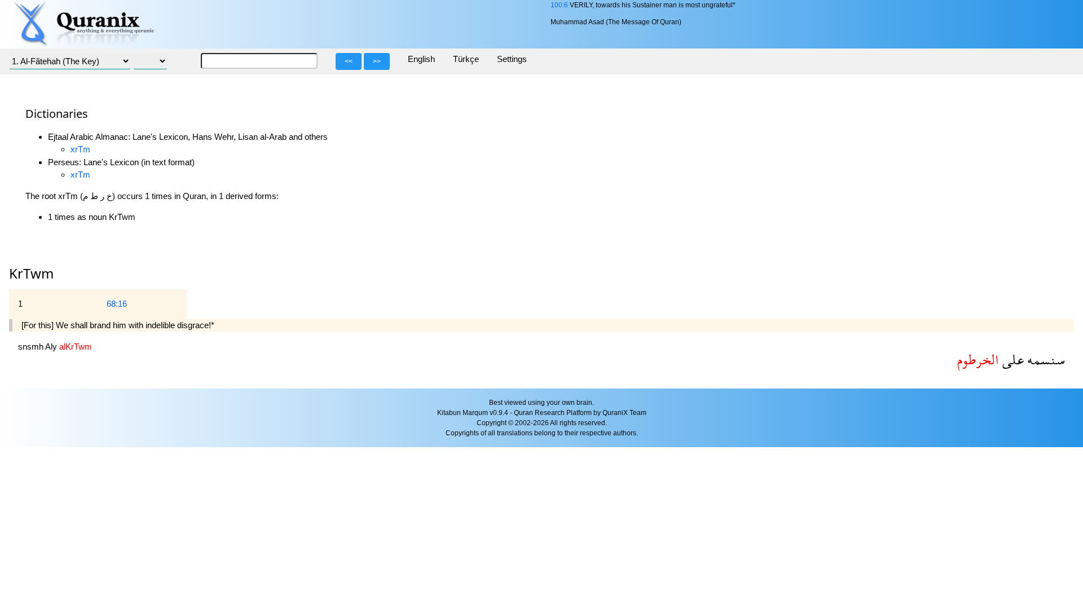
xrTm (80, 149)
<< (349, 61)
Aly (52, 346)
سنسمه (1044, 359)
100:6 (559, 5)
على (1011, 359)
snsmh (31, 346)
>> (377, 61)
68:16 (117, 303)
